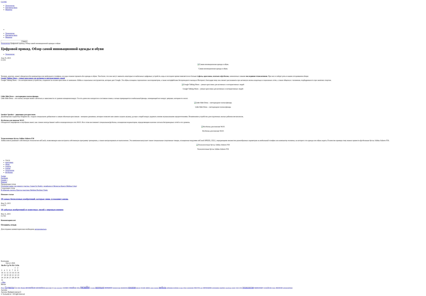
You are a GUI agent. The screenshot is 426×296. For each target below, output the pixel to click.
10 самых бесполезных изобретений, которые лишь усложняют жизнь (34, 199)
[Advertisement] (41, 19)
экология (279, 288)
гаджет (66, 288)
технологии (9, 170)
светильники (215, 288)
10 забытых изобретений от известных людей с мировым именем (32, 209)
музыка (181, 287)
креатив (132, 287)
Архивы (4, 292)
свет (201, 287)
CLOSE (4, 2)
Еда (16, 288)
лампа (148, 288)
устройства (267, 288)
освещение (190, 288)
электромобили (287, 288)
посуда (197, 288)
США (18, 287)
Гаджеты (9, 287)
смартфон (222, 288)
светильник (207, 288)
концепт (108, 287)
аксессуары (48, 288)
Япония (23, 288)
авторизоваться (40, 229)
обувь (7, 164)
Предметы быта (11, 8)
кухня (143, 288)
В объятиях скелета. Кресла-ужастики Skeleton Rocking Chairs (24, 190)
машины (156, 287)
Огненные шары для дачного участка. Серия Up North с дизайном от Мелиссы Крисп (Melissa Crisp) (39, 186)
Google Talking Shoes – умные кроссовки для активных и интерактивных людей (33, 78)
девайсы (72, 287)
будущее (54, 287)
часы (273, 288)
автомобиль (40, 288)
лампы (152, 287)
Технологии (9, 6)
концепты (124, 288)
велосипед (59, 287)
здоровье (92, 287)
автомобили (30, 287)
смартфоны (228, 287)
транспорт (258, 287)
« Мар (3, 282)
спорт (233, 288)
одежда (8, 166)
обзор (184, 288)
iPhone (2, 287)
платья (7, 168)
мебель (162, 287)
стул (240, 288)
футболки (9, 172)
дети (78, 288)
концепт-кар (116, 288)
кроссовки (9, 162)
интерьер (99, 287)
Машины (8, 10)
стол (237, 288)
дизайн (85, 287)
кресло (138, 288)
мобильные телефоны (173, 288)
